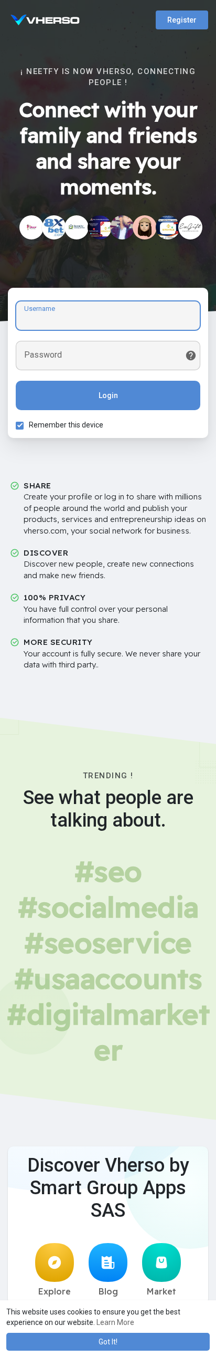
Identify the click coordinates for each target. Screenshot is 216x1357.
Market (161, 1291)
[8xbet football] (54, 227)
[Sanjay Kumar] (31, 227)
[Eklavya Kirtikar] (122, 227)
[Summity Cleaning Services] (76, 227)
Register (182, 20)
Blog (108, 1291)
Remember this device (66, 425)
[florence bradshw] (145, 227)
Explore (54, 1291)
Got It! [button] (108, 1342)
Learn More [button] (115, 1322)
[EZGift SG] (190, 227)
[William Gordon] (168, 227)
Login (108, 395)
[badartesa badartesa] (100, 227)
